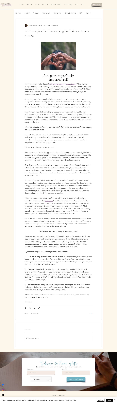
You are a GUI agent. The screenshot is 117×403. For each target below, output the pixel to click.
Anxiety (27, 13)
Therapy (35, 13)
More (87, 13)
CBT (80, 13)
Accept (109, 400)
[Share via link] (39, 308)
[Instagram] (3, 390)
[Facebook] (3, 385)
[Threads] (3, 395)
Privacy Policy (72, 400)
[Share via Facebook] (25, 308)
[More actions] (91, 25)
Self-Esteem (28, 302)
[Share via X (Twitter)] (30, 308)
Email (63, 369)
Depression (57, 13)
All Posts (18, 13)
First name (30, 369)
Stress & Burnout (70, 13)
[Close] (115, 400)
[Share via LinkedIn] (34, 308)
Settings (100, 400)
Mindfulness (46, 13)
